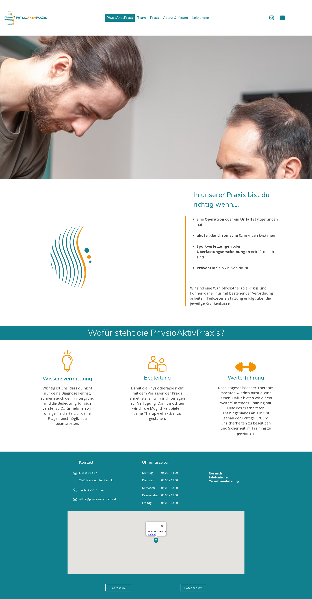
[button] (200, 17)
